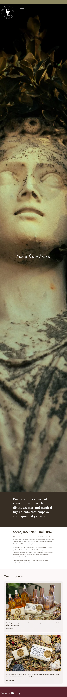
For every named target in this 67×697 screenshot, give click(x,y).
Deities (34, 7)
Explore (8, 629)
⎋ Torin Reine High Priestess (56, 7)
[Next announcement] (64, 2)
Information (41, 7)
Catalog (27, 7)
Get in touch (10, 680)
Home (22, 7)
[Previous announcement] (3, 2)
